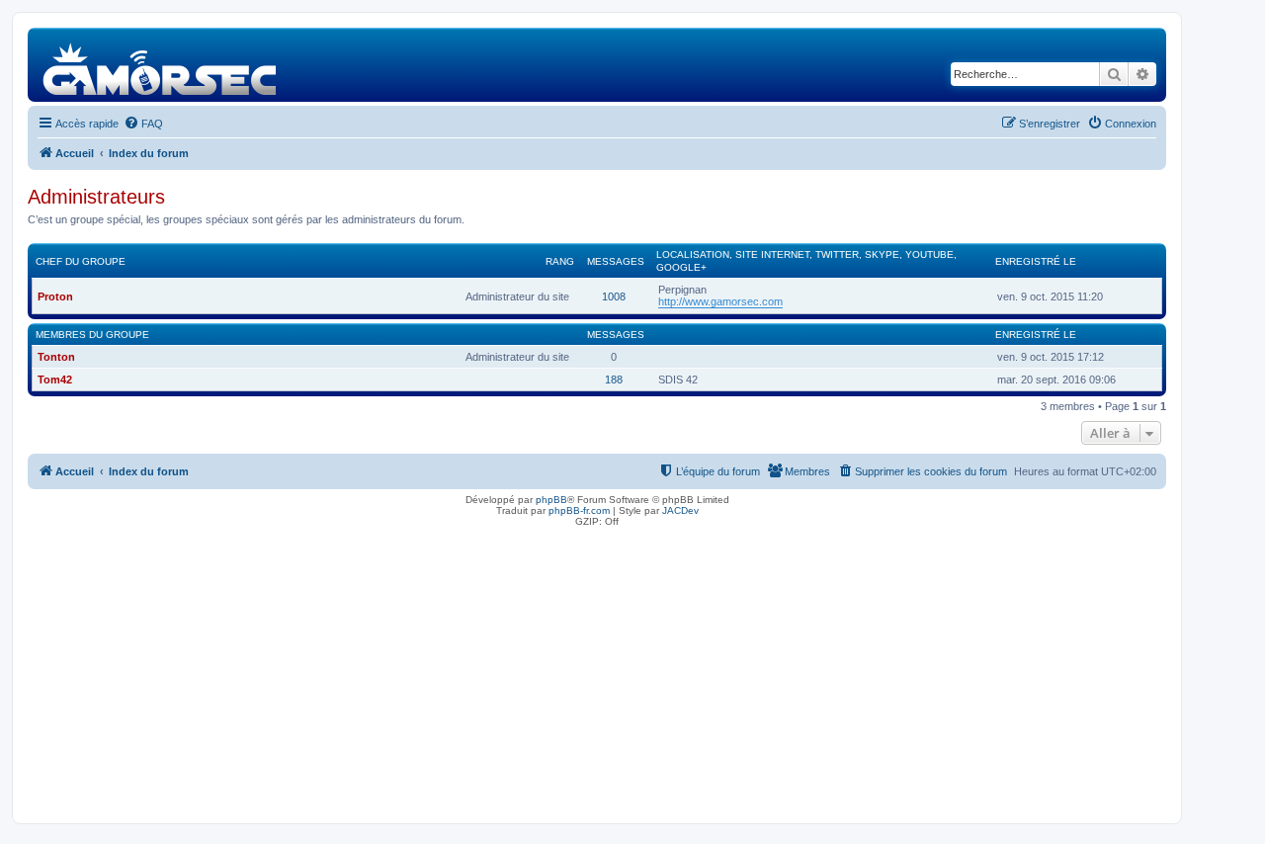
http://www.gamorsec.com (720, 301)
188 (614, 379)
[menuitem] (143, 123)
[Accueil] (161, 65)
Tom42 (55, 379)
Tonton (56, 357)
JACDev (680, 510)
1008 (614, 296)
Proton (55, 296)
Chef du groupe (81, 261)
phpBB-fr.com (579, 510)
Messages (615, 261)
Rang (560, 261)
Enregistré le (1035, 261)
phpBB (551, 499)
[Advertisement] (597, 670)
